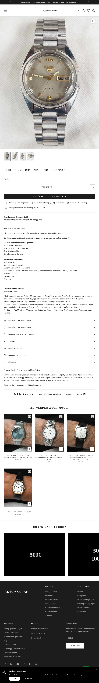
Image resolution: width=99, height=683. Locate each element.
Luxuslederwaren (52, 599)
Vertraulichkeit (83, 607)
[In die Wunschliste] (92, 187)
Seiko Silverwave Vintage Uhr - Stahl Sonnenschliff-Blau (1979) (18, 456)
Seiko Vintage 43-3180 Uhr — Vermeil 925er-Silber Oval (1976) (18, 511)
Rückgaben (81, 595)
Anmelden (75, 646)
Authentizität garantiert (13, 636)
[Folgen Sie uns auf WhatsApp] (36, 664)
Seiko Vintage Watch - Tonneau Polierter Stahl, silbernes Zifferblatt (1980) (81, 457)
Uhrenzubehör (51, 611)
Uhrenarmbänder (52, 607)
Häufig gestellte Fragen (13, 628)
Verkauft (47, 187)
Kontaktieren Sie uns (12, 657)
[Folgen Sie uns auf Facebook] (5, 664)
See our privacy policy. (74, 675)
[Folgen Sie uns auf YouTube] (17, 664)
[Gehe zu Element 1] (7, 156)
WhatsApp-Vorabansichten (14, 648)
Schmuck (49, 595)
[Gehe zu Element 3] (22, 156)
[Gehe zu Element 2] (15, 156)
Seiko (6, 166)
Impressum (81, 611)
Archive (48, 615)
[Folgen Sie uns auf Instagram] (11, 664)
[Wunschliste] (88, 10)
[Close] (96, 670)
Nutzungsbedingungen (86, 603)
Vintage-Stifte (50, 603)
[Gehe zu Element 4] (30, 156)
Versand (80, 591)
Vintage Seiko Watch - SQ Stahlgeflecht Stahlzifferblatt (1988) (49, 457)
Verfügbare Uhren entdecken (49, 196)
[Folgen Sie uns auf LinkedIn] (30, 664)
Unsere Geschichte (11, 632)
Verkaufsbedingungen (85, 599)
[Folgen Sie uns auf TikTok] (24, 664)
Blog (5, 640)
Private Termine (10, 652)
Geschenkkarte (10, 644)
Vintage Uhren (51, 591)
